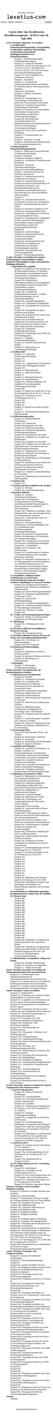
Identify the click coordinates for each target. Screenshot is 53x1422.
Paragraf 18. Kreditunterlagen (26, 379)
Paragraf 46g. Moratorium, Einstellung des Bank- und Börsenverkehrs (31, 832)
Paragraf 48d (19, 903)
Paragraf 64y (15, 1385)
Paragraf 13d (19, 368)
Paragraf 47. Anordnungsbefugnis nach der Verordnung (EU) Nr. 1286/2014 (31, 848)
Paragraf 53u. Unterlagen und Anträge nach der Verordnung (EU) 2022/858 (32, 1181)
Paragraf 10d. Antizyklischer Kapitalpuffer (31, 303)
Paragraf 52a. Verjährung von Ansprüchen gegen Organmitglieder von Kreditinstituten (30, 996)
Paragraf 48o (19, 928)
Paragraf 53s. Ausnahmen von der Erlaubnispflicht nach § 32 (28, 1171)
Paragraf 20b (19, 402)
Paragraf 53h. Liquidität (24, 1103)
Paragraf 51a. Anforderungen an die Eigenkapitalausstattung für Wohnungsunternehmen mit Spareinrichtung (28, 976)
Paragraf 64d (15, 1290)
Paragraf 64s (15, 1366)
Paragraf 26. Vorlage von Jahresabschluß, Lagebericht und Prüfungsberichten (31, 618)
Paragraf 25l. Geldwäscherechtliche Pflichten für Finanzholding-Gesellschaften (32, 606)
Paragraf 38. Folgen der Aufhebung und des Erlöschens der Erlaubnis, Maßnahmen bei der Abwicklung (32, 725)
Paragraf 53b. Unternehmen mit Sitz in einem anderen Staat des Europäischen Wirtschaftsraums (30, 1010)
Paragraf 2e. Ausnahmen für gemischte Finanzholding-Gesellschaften (30, 106)
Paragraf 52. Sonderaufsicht (21, 993)
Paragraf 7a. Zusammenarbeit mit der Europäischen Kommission (29, 177)
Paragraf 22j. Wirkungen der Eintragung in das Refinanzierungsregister (31, 454)
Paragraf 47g (19, 868)
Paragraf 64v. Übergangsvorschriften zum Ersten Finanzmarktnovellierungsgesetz (30, 1374)
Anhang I (14, 1399)
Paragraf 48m (19, 924)
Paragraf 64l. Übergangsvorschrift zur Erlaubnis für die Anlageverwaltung (29, 1333)
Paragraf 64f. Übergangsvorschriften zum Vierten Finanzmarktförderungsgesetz (30, 1300)
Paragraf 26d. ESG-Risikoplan (26, 645)
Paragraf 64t (15, 1369)
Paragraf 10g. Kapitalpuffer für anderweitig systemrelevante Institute (32, 316)
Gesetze (30, 13)
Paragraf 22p (19, 483)
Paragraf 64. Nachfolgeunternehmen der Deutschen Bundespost (26, 1271)
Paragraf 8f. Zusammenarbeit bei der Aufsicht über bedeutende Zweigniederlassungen (29, 236)
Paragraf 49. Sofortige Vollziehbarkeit (29, 963)
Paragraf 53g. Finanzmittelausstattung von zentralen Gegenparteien (31, 1100)
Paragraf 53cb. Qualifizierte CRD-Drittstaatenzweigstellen (24, 1024)
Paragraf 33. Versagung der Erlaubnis (29, 679)
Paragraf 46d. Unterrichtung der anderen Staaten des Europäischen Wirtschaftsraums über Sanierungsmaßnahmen (32, 815)
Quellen (19, 22)
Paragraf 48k (19, 919)
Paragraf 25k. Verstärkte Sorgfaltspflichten (31, 603)
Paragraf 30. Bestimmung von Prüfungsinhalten (26, 659)
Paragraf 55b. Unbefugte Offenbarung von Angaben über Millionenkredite (27, 1208)
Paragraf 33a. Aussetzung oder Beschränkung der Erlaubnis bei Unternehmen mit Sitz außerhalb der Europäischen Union (29, 685)
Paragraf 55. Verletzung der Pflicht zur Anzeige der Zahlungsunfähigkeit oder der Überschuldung (30, 1199)
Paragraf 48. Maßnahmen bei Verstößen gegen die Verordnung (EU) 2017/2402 (30, 878)
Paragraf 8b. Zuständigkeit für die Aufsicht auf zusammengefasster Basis (31, 214)
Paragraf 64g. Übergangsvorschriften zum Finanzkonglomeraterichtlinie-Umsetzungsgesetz (30, 1305)
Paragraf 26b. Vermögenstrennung (28, 633)
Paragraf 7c (19, 197)
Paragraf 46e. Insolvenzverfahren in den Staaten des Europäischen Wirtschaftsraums (32, 821)
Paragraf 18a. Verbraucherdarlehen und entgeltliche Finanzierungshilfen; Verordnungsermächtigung (30, 384)
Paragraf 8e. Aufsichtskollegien (27, 232)
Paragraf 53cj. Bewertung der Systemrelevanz (28, 1055)
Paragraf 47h (19, 871)
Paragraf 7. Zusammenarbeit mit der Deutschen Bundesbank (28, 173)
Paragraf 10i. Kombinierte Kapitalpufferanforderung (25, 330)
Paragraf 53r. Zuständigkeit (25, 1168)
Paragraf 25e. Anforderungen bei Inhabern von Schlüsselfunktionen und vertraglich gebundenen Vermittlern (31, 554)
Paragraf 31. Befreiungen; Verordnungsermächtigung (25, 666)
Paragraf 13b (19, 361)
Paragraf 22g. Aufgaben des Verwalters (30, 442)
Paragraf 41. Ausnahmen (24, 739)
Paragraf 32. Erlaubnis (23, 677)
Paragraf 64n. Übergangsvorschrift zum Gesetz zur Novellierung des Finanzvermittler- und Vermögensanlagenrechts (29, 1343)
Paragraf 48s (19, 937)
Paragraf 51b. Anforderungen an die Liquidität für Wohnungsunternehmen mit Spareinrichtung (30, 982)
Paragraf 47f (19, 866)
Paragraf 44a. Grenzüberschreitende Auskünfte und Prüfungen (28, 761)
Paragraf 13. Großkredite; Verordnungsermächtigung (25, 355)
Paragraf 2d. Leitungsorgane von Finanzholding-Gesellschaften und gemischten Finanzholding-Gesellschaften (31, 100)
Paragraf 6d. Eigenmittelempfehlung (29, 169)
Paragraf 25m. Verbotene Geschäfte (28, 610)
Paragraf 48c (19, 901)
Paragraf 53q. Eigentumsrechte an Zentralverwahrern (28, 1160)
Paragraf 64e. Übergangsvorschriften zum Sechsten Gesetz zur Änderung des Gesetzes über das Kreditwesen (30, 1295)
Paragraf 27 (19, 649)
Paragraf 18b (19, 389)
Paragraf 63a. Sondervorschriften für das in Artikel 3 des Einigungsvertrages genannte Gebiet (30, 1266)
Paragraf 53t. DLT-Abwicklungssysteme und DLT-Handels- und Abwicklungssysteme (32, 1176)
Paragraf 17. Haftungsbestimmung (28, 377)
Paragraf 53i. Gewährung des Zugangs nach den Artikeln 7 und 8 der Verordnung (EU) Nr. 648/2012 (32, 1108)
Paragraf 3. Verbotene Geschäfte (27, 139)
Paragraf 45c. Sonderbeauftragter (27, 794)
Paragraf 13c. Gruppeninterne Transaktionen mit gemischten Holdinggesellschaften (32, 364)
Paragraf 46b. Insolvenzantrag (26, 806)
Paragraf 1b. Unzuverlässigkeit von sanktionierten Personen (28, 76)
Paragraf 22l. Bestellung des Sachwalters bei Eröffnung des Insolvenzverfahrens (32, 463)
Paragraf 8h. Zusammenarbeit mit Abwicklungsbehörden (27, 251)
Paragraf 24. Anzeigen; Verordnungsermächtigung (25, 496)
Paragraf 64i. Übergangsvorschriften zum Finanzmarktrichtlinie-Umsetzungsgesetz (27, 1319)
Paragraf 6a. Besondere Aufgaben (28, 158)
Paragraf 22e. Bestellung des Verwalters (30, 435)
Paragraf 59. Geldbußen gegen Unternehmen (28, 1219)
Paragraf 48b (19, 898)
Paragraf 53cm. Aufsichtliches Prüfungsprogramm (30, 1062)
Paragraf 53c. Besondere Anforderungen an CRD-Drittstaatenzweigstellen (28, 1015)
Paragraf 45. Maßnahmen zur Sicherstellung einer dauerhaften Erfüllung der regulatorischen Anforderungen (32, 778)
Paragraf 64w (15, 1378)
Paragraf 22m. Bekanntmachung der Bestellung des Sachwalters (29, 468)
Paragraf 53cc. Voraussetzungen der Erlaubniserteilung (24, 1028)
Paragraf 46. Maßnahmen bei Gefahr (29, 797)
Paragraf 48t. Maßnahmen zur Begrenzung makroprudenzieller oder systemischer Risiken (31, 942)
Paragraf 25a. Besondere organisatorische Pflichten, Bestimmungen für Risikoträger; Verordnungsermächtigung (31, 536)
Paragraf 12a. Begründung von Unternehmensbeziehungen (26, 348)
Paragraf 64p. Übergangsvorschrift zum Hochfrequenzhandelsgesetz (26, 1354)
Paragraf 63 (15, 1263)
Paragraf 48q (19, 933)
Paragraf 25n (19, 612)
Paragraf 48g (19, 910)
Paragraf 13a (19, 359)
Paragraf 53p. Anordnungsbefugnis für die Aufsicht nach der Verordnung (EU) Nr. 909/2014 (31, 1154)
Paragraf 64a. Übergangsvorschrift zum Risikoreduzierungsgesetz (26, 1275)
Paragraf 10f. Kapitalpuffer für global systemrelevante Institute (29, 311)
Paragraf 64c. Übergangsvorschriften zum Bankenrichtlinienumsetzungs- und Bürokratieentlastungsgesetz (27, 1285)
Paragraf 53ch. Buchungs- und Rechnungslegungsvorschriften (22, 1047)
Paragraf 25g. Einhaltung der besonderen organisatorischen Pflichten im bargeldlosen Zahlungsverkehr (32, 587)
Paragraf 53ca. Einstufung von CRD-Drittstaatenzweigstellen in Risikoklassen (26, 1019)
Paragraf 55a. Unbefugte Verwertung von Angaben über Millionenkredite (27, 1204)
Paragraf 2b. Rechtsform (24, 91)
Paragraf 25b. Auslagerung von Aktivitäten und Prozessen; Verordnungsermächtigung (31, 542)
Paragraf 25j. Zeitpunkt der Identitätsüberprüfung (25, 599)
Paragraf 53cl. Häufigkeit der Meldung (26, 1060)
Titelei (3, 22)
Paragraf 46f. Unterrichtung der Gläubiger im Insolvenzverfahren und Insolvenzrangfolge (31, 826)
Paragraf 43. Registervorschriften (27, 744)
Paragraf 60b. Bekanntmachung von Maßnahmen (30, 1228)
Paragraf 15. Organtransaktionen (27, 372)
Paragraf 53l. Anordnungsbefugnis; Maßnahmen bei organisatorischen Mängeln (32, 1123)
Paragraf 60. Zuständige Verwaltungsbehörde (28, 1221)
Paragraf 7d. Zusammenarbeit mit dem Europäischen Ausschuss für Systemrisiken (31, 200)
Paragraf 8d (19, 229)
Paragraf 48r (19, 935)
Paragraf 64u (15, 1371)
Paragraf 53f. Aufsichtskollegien (27, 1097)
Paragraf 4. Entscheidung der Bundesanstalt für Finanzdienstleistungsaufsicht (32, 143)
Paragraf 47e (19, 864)
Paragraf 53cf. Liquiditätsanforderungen (26, 1039)
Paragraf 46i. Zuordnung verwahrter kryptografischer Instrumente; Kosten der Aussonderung (31, 843)
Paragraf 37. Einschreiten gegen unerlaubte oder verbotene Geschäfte (31, 719)
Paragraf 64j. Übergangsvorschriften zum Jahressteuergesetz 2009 (27, 1324)
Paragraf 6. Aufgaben (23, 156)
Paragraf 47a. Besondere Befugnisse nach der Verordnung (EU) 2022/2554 (31, 853)
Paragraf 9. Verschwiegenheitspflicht (29, 255)
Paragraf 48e (19, 905)
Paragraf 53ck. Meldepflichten (22, 1057)
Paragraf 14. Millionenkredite (26, 370)
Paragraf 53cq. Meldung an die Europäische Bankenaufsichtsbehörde (28, 1077)
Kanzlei (22, 13)
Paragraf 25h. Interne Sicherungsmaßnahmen (32, 592)
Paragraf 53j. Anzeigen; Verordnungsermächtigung (25, 1114)
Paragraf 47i (19, 873)
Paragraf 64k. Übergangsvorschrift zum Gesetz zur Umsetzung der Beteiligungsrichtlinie (29, 1328)
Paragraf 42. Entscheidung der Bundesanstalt (32, 741)
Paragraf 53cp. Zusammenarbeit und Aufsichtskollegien (25, 1072)
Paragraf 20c (19, 405)
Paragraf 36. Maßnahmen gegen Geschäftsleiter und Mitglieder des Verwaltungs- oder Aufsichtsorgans (28, 709)
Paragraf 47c (19, 859)
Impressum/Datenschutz (26, 1409)
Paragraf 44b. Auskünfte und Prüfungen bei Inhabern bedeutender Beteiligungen (32, 765)
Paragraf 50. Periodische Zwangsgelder (30, 965)
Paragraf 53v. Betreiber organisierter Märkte (32, 1184)
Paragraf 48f (19, 907)
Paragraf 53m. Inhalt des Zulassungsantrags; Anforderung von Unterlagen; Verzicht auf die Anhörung (32, 1129)
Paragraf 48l (19, 921)
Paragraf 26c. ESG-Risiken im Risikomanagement (26, 641)
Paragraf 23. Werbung (23, 488)
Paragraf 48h (19, 912)
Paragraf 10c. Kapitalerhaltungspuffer (29, 301)
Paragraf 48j (19, 917)
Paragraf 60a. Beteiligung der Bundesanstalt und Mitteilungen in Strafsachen (30, 1224)
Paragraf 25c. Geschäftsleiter (26, 545)
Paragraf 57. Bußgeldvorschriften (23, 1214)
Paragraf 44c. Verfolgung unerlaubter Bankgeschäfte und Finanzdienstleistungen (31, 770)
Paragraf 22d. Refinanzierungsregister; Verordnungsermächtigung (30, 431)
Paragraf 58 (15, 1216)
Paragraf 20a (19, 400)
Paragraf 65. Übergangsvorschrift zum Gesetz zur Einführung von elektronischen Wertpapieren (30, 1388)
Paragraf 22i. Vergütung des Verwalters (30, 451)
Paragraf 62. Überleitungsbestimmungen (26, 1260)
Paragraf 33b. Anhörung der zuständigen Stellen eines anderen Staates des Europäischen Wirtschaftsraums (30, 693)
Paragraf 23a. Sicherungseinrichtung (29, 490)
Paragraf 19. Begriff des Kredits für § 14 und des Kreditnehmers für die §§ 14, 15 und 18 (32, 392)
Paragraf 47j (19, 875)
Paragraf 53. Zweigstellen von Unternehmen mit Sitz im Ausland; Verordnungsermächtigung (29, 1001)
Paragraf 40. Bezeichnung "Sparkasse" (30, 737)
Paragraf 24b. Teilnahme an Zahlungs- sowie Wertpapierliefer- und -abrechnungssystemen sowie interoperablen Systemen (32, 513)
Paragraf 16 (19, 375)
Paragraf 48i (19, 914)
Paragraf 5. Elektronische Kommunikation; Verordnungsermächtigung (31, 152)
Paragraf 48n (19, 926)
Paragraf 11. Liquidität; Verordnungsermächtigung (25, 339)
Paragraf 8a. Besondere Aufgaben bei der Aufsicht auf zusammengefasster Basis (31, 210)
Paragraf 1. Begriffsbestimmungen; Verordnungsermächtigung (28, 60)
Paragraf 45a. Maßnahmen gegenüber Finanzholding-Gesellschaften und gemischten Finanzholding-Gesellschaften (31, 785)
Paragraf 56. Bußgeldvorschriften (23, 1212)
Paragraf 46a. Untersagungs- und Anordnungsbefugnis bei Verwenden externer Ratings (29, 801)
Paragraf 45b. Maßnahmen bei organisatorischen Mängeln (26, 791)
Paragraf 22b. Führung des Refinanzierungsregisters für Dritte (28, 424)
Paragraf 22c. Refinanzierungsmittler (29, 428)
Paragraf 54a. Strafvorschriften (22, 1196)
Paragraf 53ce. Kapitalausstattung (23, 1037)
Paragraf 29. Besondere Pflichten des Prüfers (32, 656)
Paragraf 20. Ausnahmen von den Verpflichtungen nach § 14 (28, 396)
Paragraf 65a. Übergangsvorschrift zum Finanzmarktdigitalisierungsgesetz (26, 1393)
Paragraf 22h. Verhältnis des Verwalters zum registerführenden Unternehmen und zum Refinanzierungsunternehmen (32, 446)
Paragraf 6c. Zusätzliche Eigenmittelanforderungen (25, 166)
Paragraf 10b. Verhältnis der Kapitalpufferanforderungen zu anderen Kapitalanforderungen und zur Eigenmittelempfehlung (30, 295)
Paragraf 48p (19, 931)
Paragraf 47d (19, 861)
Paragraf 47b (19, 857)
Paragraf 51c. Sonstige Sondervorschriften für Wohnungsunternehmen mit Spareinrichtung (28, 987)
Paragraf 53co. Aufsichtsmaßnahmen (25, 1069)
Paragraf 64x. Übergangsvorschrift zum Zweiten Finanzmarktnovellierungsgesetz (30, 1381)
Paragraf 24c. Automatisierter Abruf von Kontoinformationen (30, 519)
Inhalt (11, 22)
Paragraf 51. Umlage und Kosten (27, 967)
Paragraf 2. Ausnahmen (23, 80)
